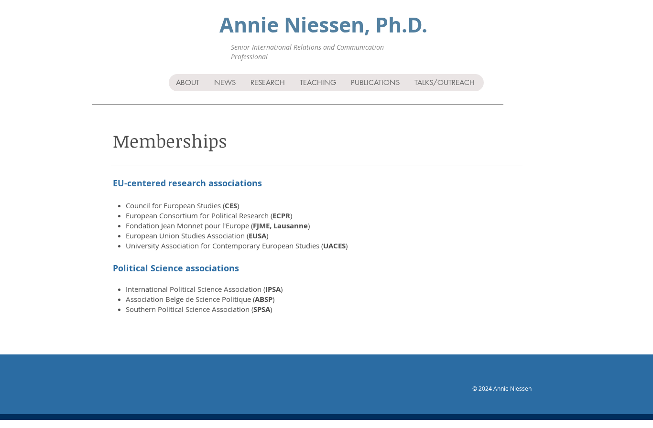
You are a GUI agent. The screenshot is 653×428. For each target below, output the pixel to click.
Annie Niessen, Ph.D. (323, 25)
